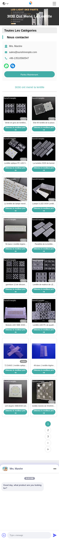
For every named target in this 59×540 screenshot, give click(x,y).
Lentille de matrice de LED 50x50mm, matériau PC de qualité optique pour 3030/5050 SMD (44, 285)
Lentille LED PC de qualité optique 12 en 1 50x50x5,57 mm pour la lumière (43, 325)
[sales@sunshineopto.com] (12, 66)
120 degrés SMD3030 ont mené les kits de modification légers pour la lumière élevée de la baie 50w (15, 406)
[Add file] (4, 535)
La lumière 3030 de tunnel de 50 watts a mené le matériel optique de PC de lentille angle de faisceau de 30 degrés (43, 163)
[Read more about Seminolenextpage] (48, 443)
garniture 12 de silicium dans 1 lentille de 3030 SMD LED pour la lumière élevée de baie (15, 285)
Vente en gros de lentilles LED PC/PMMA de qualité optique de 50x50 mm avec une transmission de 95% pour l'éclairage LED (15, 123)
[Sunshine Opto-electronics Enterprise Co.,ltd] (31, 3)
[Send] (54, 535)
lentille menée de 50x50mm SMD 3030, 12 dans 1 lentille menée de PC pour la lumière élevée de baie (43, 406)
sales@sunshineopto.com (23, 52)
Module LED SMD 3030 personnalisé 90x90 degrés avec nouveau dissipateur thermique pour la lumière (15, 325)
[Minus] (55, 469)
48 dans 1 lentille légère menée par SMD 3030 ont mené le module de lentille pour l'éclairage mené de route (44, 365)
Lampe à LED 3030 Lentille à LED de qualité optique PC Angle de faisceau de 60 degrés (43, 204)
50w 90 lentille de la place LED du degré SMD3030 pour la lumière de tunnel (43, 123)
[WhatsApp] (6, 66)
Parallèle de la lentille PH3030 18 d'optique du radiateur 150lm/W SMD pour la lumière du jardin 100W (44, 244)
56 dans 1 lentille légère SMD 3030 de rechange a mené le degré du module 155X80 (15, 244)
